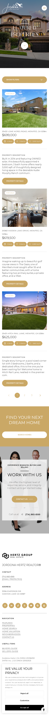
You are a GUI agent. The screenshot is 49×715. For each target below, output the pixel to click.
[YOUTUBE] (31, 605)
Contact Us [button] (8, 637)
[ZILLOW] (44, 605)
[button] (24, 499)
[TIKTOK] (18, 605)
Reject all (24, 693)
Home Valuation (11, 631)
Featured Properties (8, 624)
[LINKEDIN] (11, 605)
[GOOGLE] (37, 605)
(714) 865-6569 (32, 514)
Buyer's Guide (9, 648)
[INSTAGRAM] (5, 605)
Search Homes (24, 435)
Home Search (9, 628)
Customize (24, 700)
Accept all (24, 708)
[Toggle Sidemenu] (44, 8)
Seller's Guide (10, 651)
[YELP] (24, 605)
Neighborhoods (11, 634)
